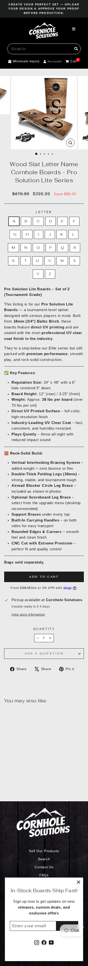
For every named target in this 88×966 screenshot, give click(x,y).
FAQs (44, 875)
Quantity (44, 628)
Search (44, 859)
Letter (44, 212)
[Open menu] (73, 29)
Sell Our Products (44, 851)
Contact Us (43, 867)
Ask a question (44, 653)
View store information (28, 614)
